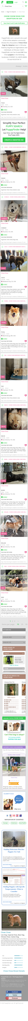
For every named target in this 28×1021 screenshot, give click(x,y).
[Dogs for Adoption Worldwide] (7, 815)
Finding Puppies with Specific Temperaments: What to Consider (14, 889)
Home (2, 12)
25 (22, 624)
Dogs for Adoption (11, 12)
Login (16, 2)
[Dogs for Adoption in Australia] (20, 815)
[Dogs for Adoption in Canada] (14, 815)
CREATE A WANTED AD (14, 140)
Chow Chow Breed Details (14, 971)
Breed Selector (13, 984)
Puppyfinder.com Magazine (19, 865)
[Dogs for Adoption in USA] (11, 815)
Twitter (15, 995)
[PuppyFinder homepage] (2, 2)
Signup (10, 2)
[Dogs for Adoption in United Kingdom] (17, 815)
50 (26, 624)
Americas (14, 823)
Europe (5, 823)
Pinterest (15, 998)
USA (2, 106)
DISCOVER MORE (7, 864)
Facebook (15, 992)
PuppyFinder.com (6, 977)
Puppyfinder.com (5, 980)
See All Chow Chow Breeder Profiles (13, 750)
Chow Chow (6, 932)
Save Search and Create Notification (14, 23)
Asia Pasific (22, 823)
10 (18, 624)
